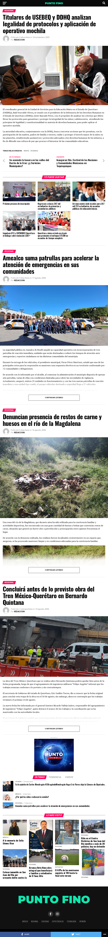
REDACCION (19, 40)
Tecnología (71, 921)
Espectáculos (58, 921)
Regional (34, 921)
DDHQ (27, 151)
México (25, 921)
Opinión (82, 921)
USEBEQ (34, 151)
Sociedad (45, 921)
